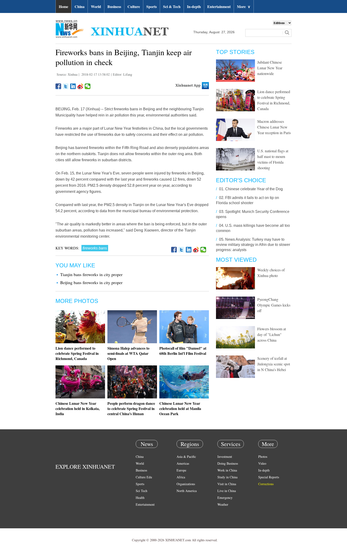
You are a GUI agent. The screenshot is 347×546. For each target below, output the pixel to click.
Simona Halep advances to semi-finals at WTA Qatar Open (128, 353)
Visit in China (226, 484)
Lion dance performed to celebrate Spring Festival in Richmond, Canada (77, 353)
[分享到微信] (88, 86)
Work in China (227, 470)
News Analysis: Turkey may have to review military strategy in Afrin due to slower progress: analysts (253, 244)
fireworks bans (95, 248)
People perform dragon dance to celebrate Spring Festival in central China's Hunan (131, 408)
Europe (181, 470)
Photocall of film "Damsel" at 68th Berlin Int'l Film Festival (182, 350)
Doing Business (227, 463)
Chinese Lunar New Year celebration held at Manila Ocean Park (180, 408)
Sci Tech (141, 490)
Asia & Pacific (186, 456)
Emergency (225, 497)
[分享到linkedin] (73, 86)
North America (187, 490)
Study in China (227, 477)
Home (63, 6)
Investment (224, 456)
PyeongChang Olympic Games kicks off (273, 305)
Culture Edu (144, 477)
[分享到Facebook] (58, 86)
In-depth (194, 6)
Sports (151, 6)
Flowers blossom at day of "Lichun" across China (271, 334)
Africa (181, 477)
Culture (133, 6)
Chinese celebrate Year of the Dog (254, 189)
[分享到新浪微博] (80, 86)
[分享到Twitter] (66, 86)
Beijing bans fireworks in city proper (91, 282)
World (96, 6)
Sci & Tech (172, 6)
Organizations (186, 484)
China (80, 6)
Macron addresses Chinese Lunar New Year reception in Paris (274, 127)
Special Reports (268, 477)
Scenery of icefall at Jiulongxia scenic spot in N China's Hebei (273, 364)
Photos (262, 456)
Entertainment (219, 6)
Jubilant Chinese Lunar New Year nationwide (269, 68)
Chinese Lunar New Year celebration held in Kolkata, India (77, 408)
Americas (183, 463)
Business (114, 6)
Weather (222, 504)
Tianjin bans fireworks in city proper (91, 274)
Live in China (226, 490)
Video (262, 463)
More (243, 6)
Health (140, 497)
